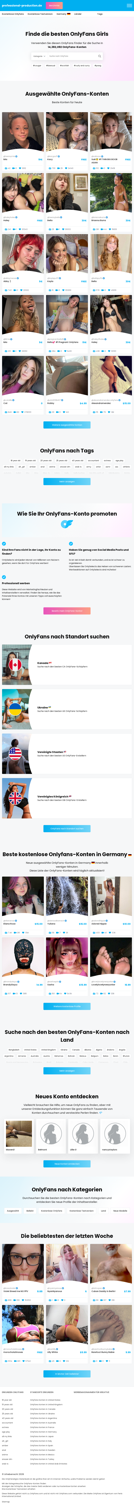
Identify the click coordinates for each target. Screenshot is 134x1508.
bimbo (127, 473)
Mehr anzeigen (67, 481)
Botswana (37, 1062)
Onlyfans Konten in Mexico (42, 1454)
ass (116, 466)
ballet (18, 473)
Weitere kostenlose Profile (67, 1006)
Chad (115, 1062)
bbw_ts (46, 473)
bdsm (57, 473)
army (88, 466)
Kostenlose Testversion (40, 13)
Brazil (49, 1062)
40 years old (77, 460)
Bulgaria (59, 1062)
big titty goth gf (97, 473)
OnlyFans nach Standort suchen (67, 828)
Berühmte (54, 5)
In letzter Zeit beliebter (67, 1373)
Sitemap (6, 1501)
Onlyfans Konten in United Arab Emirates (48, 1463)
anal (42, 466)
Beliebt (30, 1210)
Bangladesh (14, 1049)
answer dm (65, 466)
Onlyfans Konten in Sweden (42, 1450)
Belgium (94, 1056)
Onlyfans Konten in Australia (43, 1422)
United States (30, 1049)
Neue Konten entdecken (67, 1163)
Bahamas (59, 1056)
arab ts (78, 466)
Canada (76, 1049)
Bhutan (126, 1056)
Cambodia (73, 1062)
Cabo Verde (88, 1062)
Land (103, 1210)
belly (67, 473)
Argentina (8, 1056)
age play (119, 460)
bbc (28, 473)
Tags (100, 13)
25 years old (61, 460)
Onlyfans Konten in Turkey (42, 1459)
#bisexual (50, 65)
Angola (122, 1049)
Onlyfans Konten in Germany (43, 1432)
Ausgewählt (13, 1210)
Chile (125, 1062)
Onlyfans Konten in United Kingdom (46, 1404)
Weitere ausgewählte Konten (67, 424)
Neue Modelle (120, 1210)
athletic (126, 466)
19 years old (30, 460)
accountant (93, 460)
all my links (9, 466)
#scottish (64, 65)
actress (107, 460)
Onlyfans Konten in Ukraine (42, 1413)
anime (52, 466)
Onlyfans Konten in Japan (42, 1436)
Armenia (22, 1056)
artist (98, 466)
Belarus (83, 1056)
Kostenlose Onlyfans (13, 13)
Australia (35, 1056)
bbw (36, 473)
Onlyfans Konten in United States (45, 1400)
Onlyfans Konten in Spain (41, 1445)
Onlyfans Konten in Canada (42, 1409)
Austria (46, 1056)
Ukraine (64, 1049)
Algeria (99, 1049)
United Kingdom (48, 1049)
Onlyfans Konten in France (42, 1427)
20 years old (45, 460)
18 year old (15, 460)
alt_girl (22, 466)
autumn (7, 473)
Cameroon (103, 1062)
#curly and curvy (82, 65)
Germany (61, 13)
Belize (105, 1056)
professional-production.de (22, 5)
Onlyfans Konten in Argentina (43, 1418)
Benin (115, 1056)
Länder (78, 13)
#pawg (97, 65)
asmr (108, 466)
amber (33, 466)
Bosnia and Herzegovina (17, 1062)
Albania (87, 1049)
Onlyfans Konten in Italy (41, 1441)
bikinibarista (114, 473)
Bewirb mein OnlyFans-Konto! (67, 610)
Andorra (110, 1049)
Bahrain (71, 1056)
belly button (79, 473)
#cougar (37, 65)
